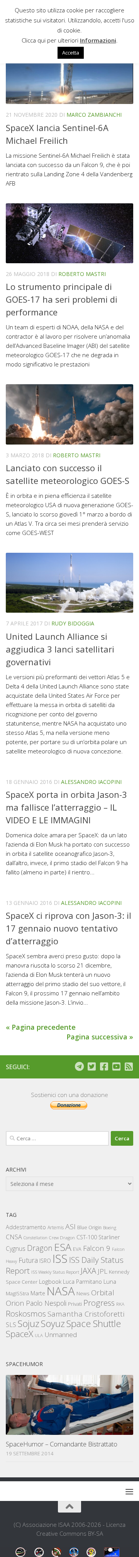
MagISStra (17, 1293)
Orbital (102, 1293)
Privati (75, 1303)
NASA (61, 1291)
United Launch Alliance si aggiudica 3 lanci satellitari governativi (60, 649)
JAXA (88, 1271)
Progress (99, 1302)
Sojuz (28, 1323)
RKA (120, 1304)
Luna (109, 1281)
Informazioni (98, 40)
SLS (11, 1324)
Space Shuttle (93, 1323)
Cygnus (15, 1248)
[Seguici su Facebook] (103, 1066)
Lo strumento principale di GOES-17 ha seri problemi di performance (61, 299)
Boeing (109, 1227)
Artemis (55, 1227)
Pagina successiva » (99, 1036)
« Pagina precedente (41, 1027)
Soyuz (53, 1323)
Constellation (35, 1237)
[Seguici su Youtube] (116, 1066)
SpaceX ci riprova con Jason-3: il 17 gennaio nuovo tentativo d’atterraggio (68, 928)
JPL (102, 1271)
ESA (62, 1247)
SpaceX (19, 1334)
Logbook (50, 1282)
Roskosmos (26, 1313)
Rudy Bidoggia (72, 623)
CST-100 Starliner (98, 1237)
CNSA (14, 1237)
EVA (77, 1249)
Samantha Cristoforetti (85, 1314)
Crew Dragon (62, 1237)
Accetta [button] (70, 52)
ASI (70, 1226)
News (83, 1293)
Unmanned (60, 1334)
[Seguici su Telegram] (79, 1066)
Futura (28, 1260)
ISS (60, 1258)
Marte (38, 1293)
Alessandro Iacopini (91, 781)
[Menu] (129, 1491)
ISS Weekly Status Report (55, 1272)
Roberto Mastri (82, 274)
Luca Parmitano (82, 1281)
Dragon (40, 1248)
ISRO (45, 1260)
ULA (39, 1335)
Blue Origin (89, 1227)
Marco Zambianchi (94, 114)
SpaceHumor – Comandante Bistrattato (61, 1443)
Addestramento (26, 1227)
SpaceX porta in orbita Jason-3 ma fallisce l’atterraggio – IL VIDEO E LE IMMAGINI (66, 807)
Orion (15, 1303)
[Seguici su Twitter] (91, 1066)
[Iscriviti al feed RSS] (128, 1066)
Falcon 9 (96, 1248)
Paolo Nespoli (46, 1303)
